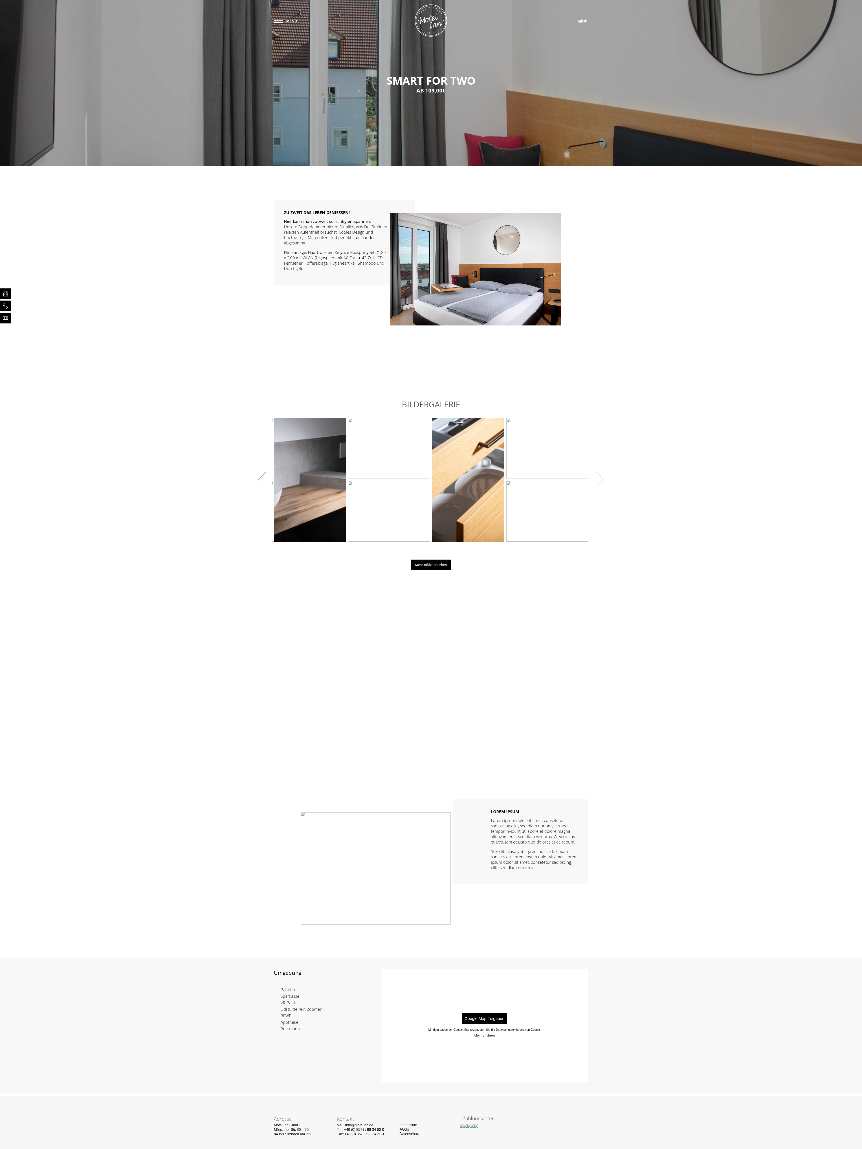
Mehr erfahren (484, 1035)
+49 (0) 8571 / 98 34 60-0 (364, 1129)
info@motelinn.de (359, 1125)
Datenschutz (410, 1134)
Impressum (408, 1125)
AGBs (404, 1129)
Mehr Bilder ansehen (431, 564)
